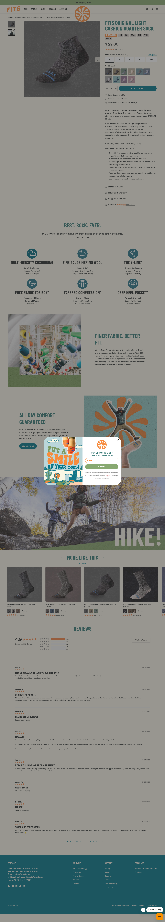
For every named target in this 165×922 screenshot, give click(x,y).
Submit (101, 466)
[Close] (118, 439)
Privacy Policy (108, 475)
